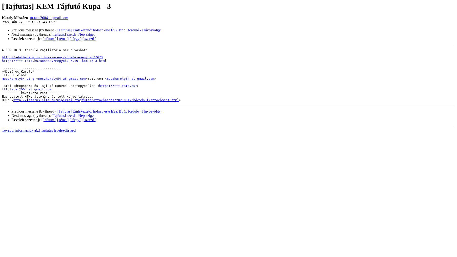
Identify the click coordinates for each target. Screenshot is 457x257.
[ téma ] (63, 39)
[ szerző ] (89, 39)
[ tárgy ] (75, 39)
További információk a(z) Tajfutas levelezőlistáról (39, 130)
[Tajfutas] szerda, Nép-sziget (73, 34)
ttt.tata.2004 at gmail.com (49, 18)
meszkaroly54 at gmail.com (62, 78)
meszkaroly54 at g (18, 78)
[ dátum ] (49, 39)
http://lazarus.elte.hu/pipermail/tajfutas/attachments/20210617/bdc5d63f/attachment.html (96, 100)
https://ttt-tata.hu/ (118, 86)
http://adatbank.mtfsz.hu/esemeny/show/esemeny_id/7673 (52, 57)
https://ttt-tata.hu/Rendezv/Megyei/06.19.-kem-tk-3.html (54, 61)
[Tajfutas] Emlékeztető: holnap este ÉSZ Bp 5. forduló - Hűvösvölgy (109, 30)
